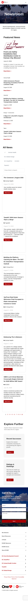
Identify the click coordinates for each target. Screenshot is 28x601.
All (5, 152)
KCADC (17, 161)
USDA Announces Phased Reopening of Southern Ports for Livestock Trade (14, 82)
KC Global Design (9, 156)
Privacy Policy (7, 577)
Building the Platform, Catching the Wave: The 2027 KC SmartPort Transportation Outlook (14, 100)
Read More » (7, 71)
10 (22, 414)
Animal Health (12, 152)
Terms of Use (14, 577)
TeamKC (6, 165)
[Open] (25, 2)
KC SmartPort (8, 161)
